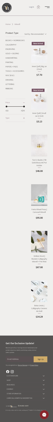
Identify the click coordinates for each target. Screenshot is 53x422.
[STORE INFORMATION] (43, 394)
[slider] (6, 106)
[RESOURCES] (43, 385)
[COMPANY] (43, 389)
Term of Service (22, 365)
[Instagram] (12, 372)
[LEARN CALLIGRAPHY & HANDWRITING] (43, 398)
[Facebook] (8, 372)
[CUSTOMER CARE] (43, 376)
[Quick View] (39, 145)
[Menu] (47, 7)
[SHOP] (43, 380)
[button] (38, 7)
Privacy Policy (34, 365)
